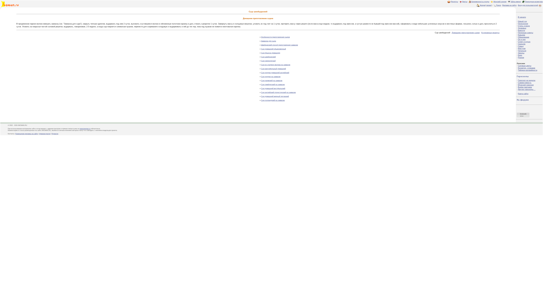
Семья (520, 46)
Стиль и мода (524, 26)
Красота (521, 30)
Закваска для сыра (268, 41)
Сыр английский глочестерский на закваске (278, 92)
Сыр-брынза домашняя (270, 53)
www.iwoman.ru (85, 128)
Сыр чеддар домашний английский (275, 73)
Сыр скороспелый (268, 61)
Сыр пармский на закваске (271, 81)
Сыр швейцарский (268, 57)
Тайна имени (515, 2)
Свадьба (521, 44)
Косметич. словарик (526, 68)
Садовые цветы (524, 66)
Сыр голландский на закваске (273, 100)
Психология (523, 24)
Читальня (522, 51)
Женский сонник (499, 2)
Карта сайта (523, 94)
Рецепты (454, 2)
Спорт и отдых (524, 42)
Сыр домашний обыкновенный (273, 49)
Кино (520, 55)
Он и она (521, 39)
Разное (521, 57)
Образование (523, 37)
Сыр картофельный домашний (273, 69)
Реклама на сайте (509, 5)
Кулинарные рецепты (490, 33)
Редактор (55, 134)
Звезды (521, 53)
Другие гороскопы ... (527, 89)
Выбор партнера (525, 87)
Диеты (464, 2)
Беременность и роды (480, 2)
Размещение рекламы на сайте (26, 134)
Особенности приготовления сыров (275, 37)
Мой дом (521, 48)
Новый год (522, 21)
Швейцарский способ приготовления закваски (279, 45)
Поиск (498, 5)
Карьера (521, 35)
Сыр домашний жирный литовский (275, 96)
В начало (522, 17)
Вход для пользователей (528, 5)
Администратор (44, 134)
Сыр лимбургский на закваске (273, 85)
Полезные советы (525, 33)
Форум (482, 5)
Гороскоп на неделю (526, 80)
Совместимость (524, 83)
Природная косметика (534, 2)
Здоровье (522, 28)
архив (488, 5)
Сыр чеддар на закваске (271, 77)
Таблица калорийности (527, 70)
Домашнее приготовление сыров (466, 33)
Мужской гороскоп (526, 85)
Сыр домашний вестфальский (273, 89)
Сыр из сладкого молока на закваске (275, 65)
